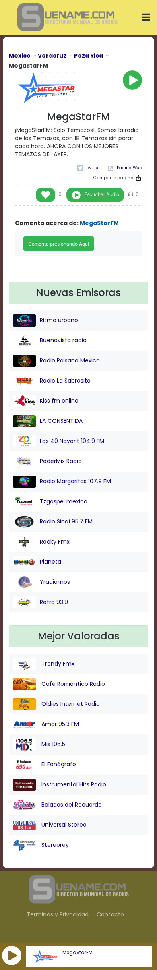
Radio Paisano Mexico (70, 360)
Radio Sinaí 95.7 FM (66, 521)
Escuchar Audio (101, 194)
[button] (11, 955)
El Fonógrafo (58, 764)
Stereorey (54, 845)
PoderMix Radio (61, 461)
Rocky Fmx (55, 542)
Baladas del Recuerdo (71, 804)
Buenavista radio (63, 340)
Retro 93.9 (54, 602)
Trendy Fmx (57, 664)
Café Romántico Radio (72, 684)
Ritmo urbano (59, 320)
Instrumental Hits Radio (73, 784)
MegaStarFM (77, 952)
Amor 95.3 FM (59, 724)
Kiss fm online (59, 401)
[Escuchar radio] (132, 80)
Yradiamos (55, 582)
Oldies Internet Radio (70, 704)
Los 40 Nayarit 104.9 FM (72, 441)
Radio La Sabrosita (65, 380)
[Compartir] (138, 178)
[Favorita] (45, 195)
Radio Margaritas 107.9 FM (75, 481)
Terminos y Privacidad (58, 914)
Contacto (110, 914)
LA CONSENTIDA (61, 421)
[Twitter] (88, 168)
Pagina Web (129, 168)
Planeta (50, 562)
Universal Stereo (63, 825)
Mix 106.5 (52, 744)
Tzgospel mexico (63, 501)
